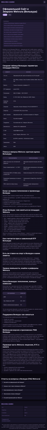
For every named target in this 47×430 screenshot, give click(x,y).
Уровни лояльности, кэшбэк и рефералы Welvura (13, 36)
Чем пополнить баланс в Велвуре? (12, 393)
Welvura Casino (8, 2)
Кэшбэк (26, 407)
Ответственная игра (5, 415)
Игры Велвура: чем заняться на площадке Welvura (13, 29)
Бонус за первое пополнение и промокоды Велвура (13, 27)
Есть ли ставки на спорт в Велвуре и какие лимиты (13, 34)
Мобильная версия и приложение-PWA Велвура (13, 43)
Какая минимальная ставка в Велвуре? (13, 390)
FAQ (25, 415)
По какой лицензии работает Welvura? (13, 397)
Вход (10, 14)
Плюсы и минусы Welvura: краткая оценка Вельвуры (13, 25)
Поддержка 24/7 (5, 419)
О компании (4, 412)
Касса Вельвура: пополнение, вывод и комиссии (13, 38)
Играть (5, 14)
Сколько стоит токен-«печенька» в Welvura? (14, 386)
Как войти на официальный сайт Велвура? (14, 382)
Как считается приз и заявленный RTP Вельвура (13, 32)
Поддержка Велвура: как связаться (10, 41)
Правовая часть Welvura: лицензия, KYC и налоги (13, 45)
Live (2, 407)
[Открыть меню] (44, 2)
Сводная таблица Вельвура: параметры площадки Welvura (15, 23)
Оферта (26, 412)
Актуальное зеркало (6, 420)
